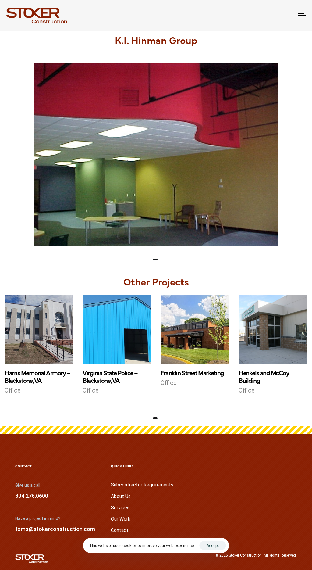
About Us (121, 496)
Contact (120, 530)
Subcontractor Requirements (142, 485)
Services (120, 508)
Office (13, 390)
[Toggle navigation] (256, 15)
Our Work (120, 519)
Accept (213, 545)
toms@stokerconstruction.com (55, 529)
